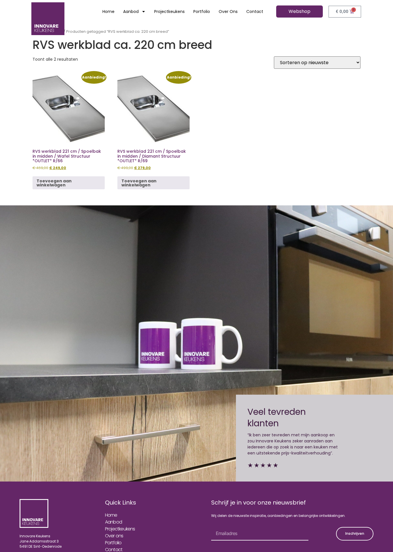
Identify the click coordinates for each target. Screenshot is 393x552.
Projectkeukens (169, 11)
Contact (254, 11)
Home (108, 11)
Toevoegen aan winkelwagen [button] (54, 183)
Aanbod (131, 11)
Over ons (228, 11)
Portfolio (201, 11)
